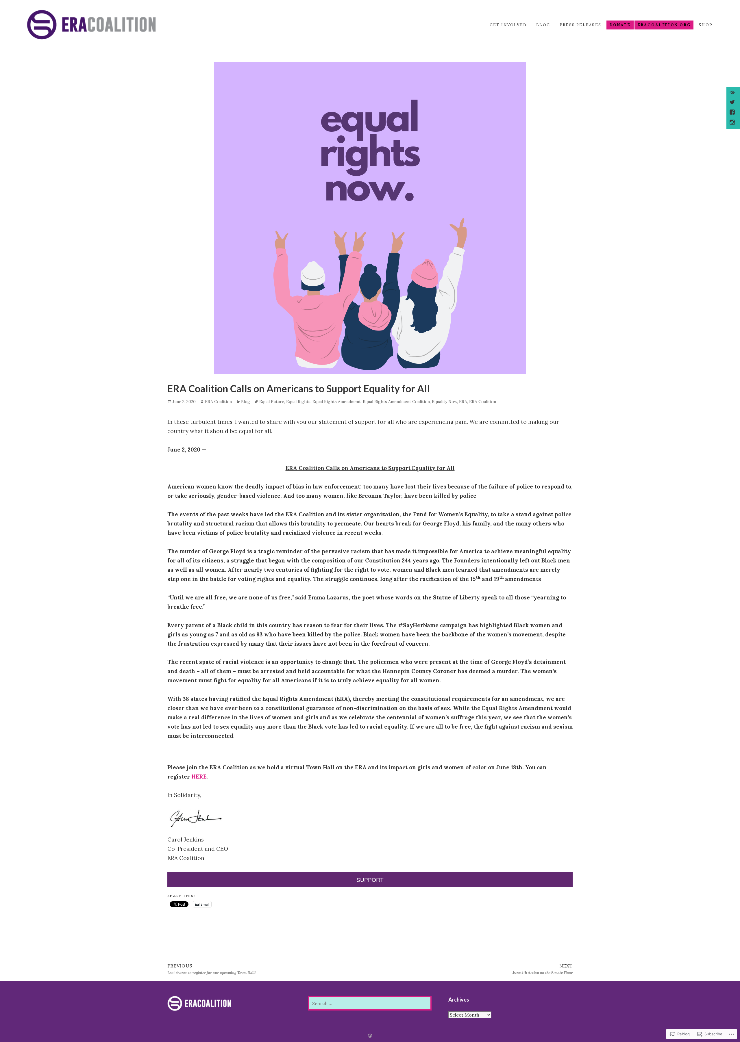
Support (370, 879)
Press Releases (580, 25)
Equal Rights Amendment (336, 401)
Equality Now (444, 401)
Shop (706, 25)
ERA (463, 401)
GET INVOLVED (508, 25)
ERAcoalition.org (664, 25)
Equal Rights (298, 401)
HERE (199, 776)
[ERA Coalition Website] (733, 93)
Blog (543, 25)
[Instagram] (733, 123)
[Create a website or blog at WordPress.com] (370, 1036)
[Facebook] (733, 113)
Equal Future (271, 401)
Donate (620, 25)
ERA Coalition (218, 401)
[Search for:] (370, 1003)
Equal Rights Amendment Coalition (396, 401)
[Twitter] (733, 103)
